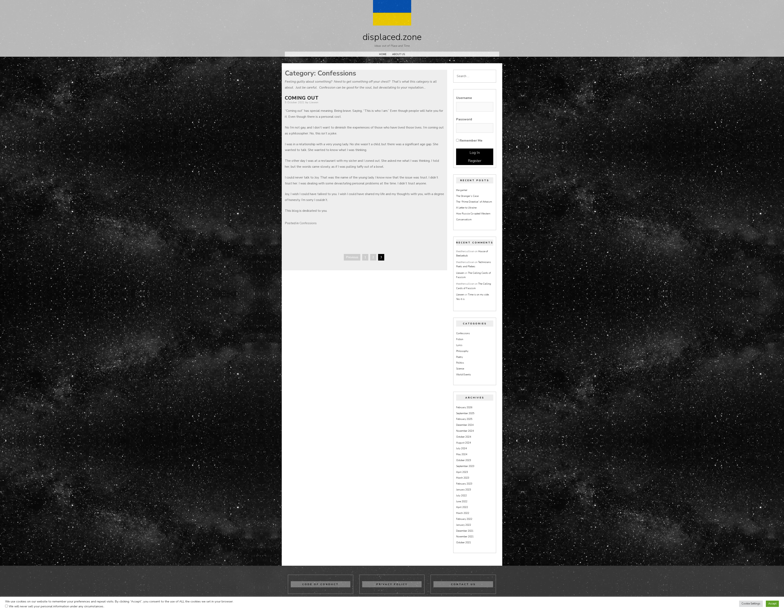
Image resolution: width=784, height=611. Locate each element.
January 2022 (463, 525)
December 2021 (464, 530)
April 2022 (462, 507)
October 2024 (463, 436)
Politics (460, 362)
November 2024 (465, 430)
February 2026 (464, 407)
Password (464, 119)
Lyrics (459, 345)
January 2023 (463, 489)
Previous (352, 257)
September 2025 (465, 413)
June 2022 (461, 501)
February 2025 (464, 419)
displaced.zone (392, 37)
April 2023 (462, 472)
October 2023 (463, 460)
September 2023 (465, 466)
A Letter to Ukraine (466, 207)
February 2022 (464, 519)
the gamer (461, 190)
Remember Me (470, 140)
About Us (398, 54)
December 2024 (464, 425)
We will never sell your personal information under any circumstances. (56, 606)
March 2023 (462, 477)
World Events (463, 374)
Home (382, 54)
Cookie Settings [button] (751, 603)
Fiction (459, 339)
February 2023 (464, 483)
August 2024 (463, 442)
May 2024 (461, 454)
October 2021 (463, 542)
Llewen (313, 102)
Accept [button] (772, 603)
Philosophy (462, 351)
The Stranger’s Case (467, 196)
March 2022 (462, 513)
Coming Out (302, 98)
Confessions (308, 223)
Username (464, 98)
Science (460, 368)
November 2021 (465, 536)
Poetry (459, 357)
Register (474, 160)
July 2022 (461, 495)
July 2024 (461, 448)
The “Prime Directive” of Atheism (474, 201)
